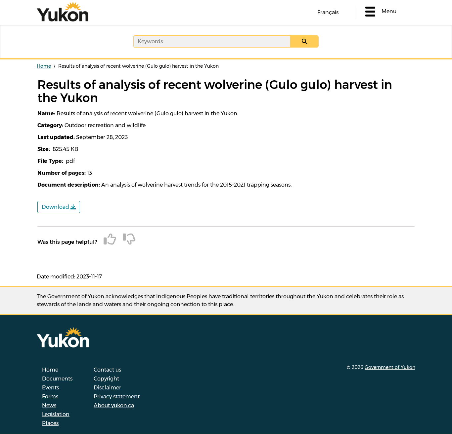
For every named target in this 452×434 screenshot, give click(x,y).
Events (50, 387)
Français (328, 12)
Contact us (107, 370)
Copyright (106, 379)
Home (44, 66)
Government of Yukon (390, 367)
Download (56, 207)
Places (50, 423)
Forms (50, 396)
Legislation (55, 414)
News (49, 405)
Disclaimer (107, 387)
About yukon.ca (114, 405)
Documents (57, 379)
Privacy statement (117, 396)
